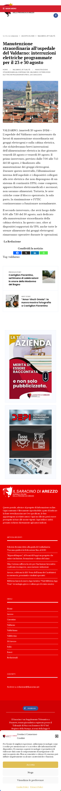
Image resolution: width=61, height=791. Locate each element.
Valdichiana (12, 630)
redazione (14, 36)
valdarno (14, 256)
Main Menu (10, 8)
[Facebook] (55, 15)
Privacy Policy (36, 787)
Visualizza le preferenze (30, 780)
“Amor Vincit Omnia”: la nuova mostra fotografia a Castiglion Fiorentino (36, 301)
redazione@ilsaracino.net (28, 687)
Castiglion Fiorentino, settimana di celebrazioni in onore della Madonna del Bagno (23, 278)
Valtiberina (12, 636)
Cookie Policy (22, 787)
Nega (30, 772)
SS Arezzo (11, 641)
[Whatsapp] (44, 253)
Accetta (31, 764)
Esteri (9, 652)
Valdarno (42, 36)
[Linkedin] (35, 253)
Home (5, 69)
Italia (9, 647)
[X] (26, 253)
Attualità (51, 36)
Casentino (11, 620)
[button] (56, 736)
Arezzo (10, 614)
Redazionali (12, 658)
